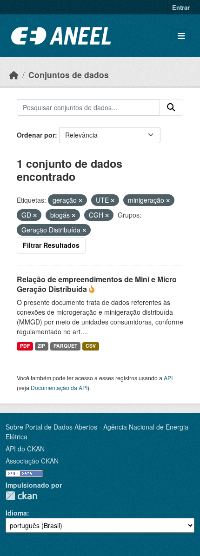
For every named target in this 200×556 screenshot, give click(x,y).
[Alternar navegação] (181, 36)
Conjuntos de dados (68, 74)
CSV (91, 345)
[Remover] (80, 200)
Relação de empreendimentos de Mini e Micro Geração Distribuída (97, 284)
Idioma (16, 512)
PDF (25, 345)
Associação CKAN (32, 460)
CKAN (21, 496)
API (168, 378)
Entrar (181, 7)
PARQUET (65, 345)
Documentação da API (59, 387)
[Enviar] (171, 107)
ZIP (41, 345)
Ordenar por (36, 134)
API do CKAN (25, 448)
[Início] (14, 74)
